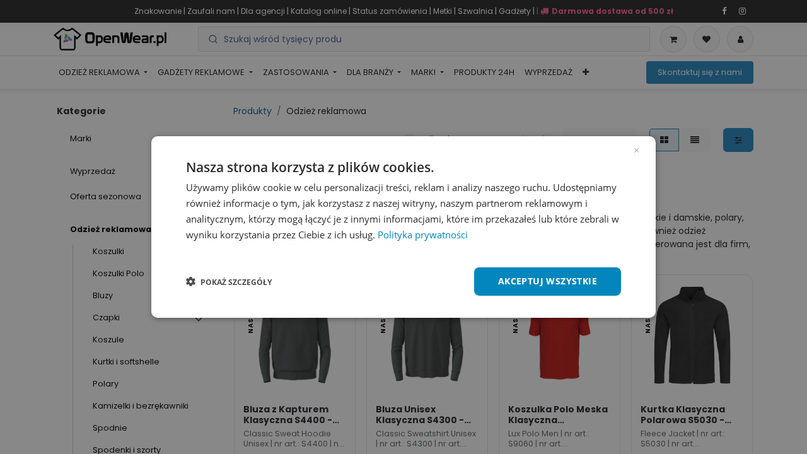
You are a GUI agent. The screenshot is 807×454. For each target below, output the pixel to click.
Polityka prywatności (423, 234)
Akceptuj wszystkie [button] (547, 281)
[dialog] (403, 227)
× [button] (636, 149)
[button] (229, 281)
